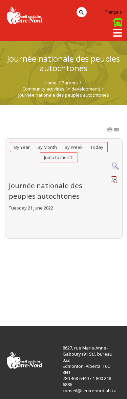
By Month (47, 147)
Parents (70, 83)
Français (113, 12)
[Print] (110, 130)
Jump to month (58, 157)
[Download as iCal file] (114, 179)
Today (96, 147)
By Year (22, 147)
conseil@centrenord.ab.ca (90, 390)
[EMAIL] (117, 130)
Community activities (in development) (61, 89)
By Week (74, 147)
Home (50, 83)
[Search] (115, 166)
